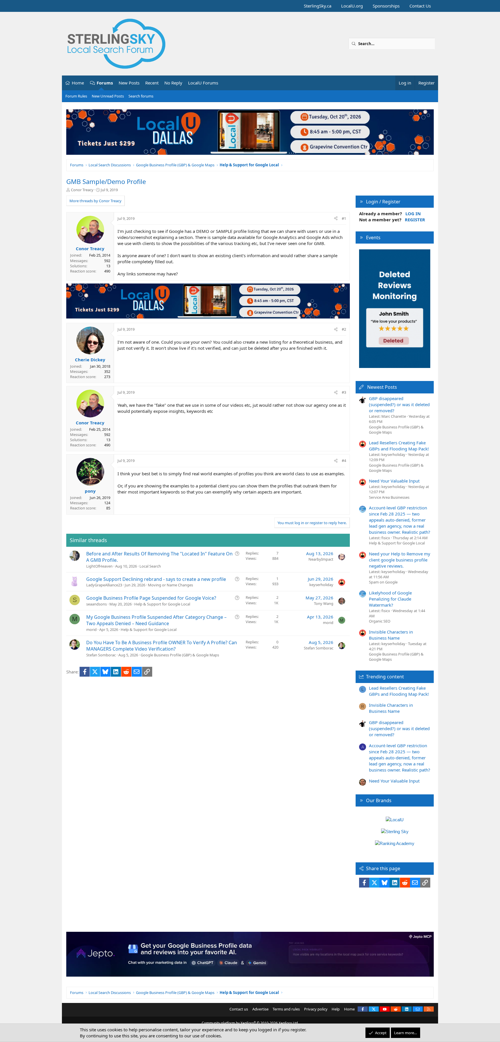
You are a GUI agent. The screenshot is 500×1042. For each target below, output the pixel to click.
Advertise (260, 1009)
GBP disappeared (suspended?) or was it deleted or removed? (399, 404)
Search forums (140, 96)
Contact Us (420, 6)
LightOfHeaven (99, 566)
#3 (344, 392)
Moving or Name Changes (170, 585)
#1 (344, 218)
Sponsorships (386, 6)
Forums (105, 83)
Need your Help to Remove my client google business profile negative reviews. (399, 560)
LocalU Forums (203, 83)
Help (336, 1009)
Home (78, 83)
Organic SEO (379, 621)
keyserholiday (321, 584)
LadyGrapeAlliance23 (104, 585)
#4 (344, 460)
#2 (344, 329)
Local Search (150, 566)
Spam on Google (383, 582)
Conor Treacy (82, 189)
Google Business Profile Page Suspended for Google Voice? (151, 598)
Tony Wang (323, 603)
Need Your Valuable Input (394, 481)
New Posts (129, 83)
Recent (152, 83)
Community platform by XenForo (250, 1023)
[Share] (336, 218)
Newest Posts (382, 387)
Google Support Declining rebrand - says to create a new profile (156, 579)
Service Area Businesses (389, 497)
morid (91, 629)
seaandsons (96, 604)
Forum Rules (76, 96)
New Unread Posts (108, 96)
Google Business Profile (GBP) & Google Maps (180, 655)
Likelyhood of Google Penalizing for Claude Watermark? (390, 599)
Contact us (238, 1009)
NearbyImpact (320, 559)
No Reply (173, 83)
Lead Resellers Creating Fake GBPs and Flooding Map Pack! (399, 446)
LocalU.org (352, 6)
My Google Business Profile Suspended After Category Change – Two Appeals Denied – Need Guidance (156, 620)
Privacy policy (316, 1009)
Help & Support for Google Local (162, 604)
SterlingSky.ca (317, 6)
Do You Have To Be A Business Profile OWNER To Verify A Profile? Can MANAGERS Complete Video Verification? (161, 645)
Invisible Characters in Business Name (391, 635)
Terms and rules (286, 1009)
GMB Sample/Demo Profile (106, 181)
